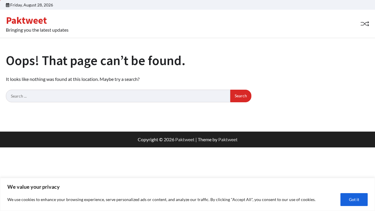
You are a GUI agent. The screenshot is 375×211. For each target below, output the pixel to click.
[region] (187, 194)
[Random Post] (364, 23)
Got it (354, 199)
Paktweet (26, 20)
